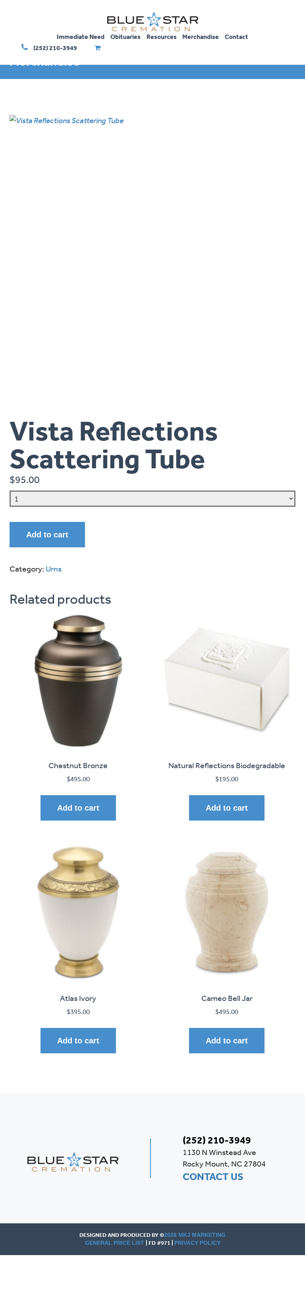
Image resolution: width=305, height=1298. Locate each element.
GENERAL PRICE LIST (115, 1243)
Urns (54, 568)
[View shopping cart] (97, 48)
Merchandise (200, 37)
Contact (236, 37)
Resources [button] (162, 37)
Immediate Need (80, 37)
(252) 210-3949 (55, 48)
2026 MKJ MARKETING (195, 1235)
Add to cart (47, 534)
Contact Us (213, 1176)
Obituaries (125, 37)
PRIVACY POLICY (197, 1243)
